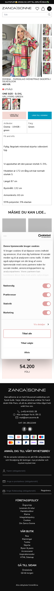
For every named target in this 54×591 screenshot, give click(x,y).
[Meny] (49, 8)
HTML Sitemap (27, 557)
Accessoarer (27, 551)
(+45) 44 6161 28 (29, 411)
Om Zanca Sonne (27, 523)
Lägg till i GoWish (40, 115)
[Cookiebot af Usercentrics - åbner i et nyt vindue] (38, 236)
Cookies (27, 520)
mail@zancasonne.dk (29, 417)
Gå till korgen (27, 573)
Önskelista (27, 570)
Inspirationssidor (27, 554)
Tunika (27, 542)
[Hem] (16, 8)
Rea (27, 536)
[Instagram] (30, 429)
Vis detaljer (39, 324)
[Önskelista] (37, 8)
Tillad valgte (27, 343)
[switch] (46, 294)
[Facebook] (24, 429)
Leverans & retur (27, 508)
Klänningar (27, 539)
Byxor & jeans (27, 548)
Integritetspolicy (27, 517)
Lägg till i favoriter (14, 115)
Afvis (27, 352)
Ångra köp (27, 505)
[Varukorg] (43, 8)
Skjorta (27, 545)
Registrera (46, 490)
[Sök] (49, 14)
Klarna (27, 514)
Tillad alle (27, 333)
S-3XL (18, 94)
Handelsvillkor (27, 511)
